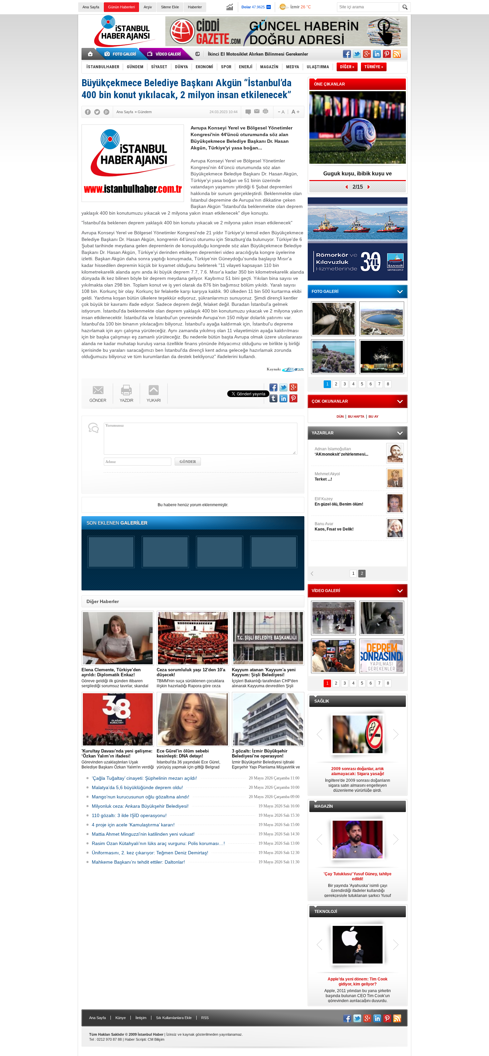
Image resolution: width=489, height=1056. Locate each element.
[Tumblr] (273, 398)
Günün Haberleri (121, 7)
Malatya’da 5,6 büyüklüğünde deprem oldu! (137, 787)
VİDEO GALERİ (326, 590)
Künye (120, 1018)
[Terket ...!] (395, 478)
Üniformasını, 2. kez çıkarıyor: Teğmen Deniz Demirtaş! (150, 852)
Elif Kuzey (339, 502)
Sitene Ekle (170, 7)
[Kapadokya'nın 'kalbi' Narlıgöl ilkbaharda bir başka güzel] (381, 319)
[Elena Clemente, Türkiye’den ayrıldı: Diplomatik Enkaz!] (118, 638)
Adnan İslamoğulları (341, 452)
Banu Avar (334, 526)
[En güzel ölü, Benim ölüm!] (395, 503)
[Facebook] (88, 112)
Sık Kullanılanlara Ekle (174, 1018)
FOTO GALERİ (325, 291)
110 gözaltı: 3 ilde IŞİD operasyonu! (129, 815)
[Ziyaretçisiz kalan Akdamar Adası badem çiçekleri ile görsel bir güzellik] (333, 356)
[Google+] (106, 112)
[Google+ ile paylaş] (367, 54)
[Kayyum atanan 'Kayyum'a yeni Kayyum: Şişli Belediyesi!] (268, 638)
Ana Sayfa (90, 7)
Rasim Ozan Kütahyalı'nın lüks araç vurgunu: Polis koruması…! (158, 843)
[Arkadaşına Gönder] (257, 112)
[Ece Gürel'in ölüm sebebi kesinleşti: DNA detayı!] (193, 719)
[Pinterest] (293, 398)
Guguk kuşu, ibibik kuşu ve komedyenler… (357, 176)
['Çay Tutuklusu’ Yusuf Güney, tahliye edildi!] (357, 840)
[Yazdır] (266, 112)
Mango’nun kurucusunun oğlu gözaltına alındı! (140, 796)
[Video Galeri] (164, 54)
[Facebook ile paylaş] (347, 54)
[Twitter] (97, 112)
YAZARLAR (323, 433)
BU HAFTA (356, 416)
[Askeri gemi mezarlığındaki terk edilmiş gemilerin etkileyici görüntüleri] (333, 319)
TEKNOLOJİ (325, 911)
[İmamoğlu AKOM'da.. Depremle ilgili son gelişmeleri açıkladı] (333, 656)
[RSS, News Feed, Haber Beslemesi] (397, 54)
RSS (205, 1018)
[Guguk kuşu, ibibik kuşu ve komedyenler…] (357, 128)
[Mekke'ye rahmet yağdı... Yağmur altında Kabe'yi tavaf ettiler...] (333, 618)
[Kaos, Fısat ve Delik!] (395, 528)
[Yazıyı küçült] (281, 112)
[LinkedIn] (283, 398)
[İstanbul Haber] (123, 46)
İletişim (140, 1018)
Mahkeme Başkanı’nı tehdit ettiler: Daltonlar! (138, 862)
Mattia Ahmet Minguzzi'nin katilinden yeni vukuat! (143, 834)
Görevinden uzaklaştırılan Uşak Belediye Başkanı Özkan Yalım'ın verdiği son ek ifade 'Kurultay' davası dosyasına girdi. (118, 759)
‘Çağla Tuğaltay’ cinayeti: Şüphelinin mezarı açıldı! (144, 778)
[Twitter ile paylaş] (357, 54)
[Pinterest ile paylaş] (387, 54)
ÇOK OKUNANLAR (330, 401)
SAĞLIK (321, 701)
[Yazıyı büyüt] (295, 112)
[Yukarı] (154, 393)
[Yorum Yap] (248, 112)
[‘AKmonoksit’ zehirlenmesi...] (395, 453)
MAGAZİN (323, 806)
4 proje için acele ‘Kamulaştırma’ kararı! (133, 824)
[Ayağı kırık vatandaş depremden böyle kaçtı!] (381, 618)
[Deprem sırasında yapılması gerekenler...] (381, 656)
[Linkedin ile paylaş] (377, 54)
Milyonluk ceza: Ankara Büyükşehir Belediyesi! (140, 806)
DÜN (340, 416)
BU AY (374, 416)
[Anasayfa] (91, 54)
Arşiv (148, 7)
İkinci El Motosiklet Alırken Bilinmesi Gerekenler (258, 52)
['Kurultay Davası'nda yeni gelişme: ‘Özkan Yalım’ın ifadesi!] (118, 719)
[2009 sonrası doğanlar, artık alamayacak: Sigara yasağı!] (357, 735)
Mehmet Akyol (327, 477)
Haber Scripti (135, 1039)
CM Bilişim (156, 1039)
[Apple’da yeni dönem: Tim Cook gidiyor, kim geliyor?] (357, 945)
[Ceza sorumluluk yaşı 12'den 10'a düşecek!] (193, 638)
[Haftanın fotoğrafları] (381, 356)
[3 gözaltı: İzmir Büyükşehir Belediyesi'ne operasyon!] (268, 719)
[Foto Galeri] (121, 54)
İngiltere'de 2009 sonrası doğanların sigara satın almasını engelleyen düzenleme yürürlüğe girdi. (357, 779)
